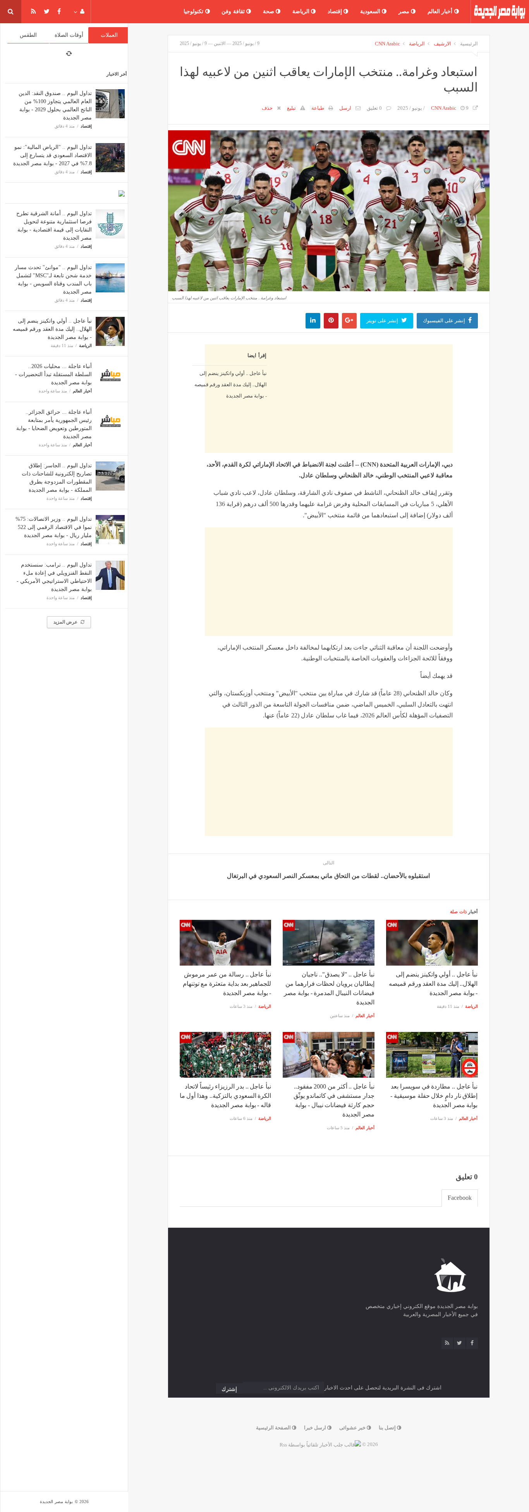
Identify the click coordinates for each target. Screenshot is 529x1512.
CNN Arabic (387, 44)
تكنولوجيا (194, 11)
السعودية (371, 11)
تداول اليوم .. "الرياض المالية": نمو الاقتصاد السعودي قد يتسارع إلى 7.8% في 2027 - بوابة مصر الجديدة (52, 155)
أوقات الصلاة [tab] (69, 35)
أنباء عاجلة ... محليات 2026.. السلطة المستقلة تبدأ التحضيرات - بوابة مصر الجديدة (53, 374)
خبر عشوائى (353, 1428)
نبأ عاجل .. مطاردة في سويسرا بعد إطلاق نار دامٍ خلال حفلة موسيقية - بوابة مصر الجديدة (433, 1095)
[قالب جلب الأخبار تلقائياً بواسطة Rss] (320, 1444)
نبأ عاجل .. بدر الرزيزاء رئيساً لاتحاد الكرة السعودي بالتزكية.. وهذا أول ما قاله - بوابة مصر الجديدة (225, 1095)
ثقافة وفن (234, 11)
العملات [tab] (109, 35)
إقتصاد (336, 11)
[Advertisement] (329, 462)
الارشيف (442, 44)
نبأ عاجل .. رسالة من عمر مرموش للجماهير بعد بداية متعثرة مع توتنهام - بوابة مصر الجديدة (227, 983)
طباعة (317, 108)
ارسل (345, 108)
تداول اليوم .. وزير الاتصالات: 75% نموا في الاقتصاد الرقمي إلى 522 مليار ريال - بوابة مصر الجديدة (53, 527)
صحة (269, 11)
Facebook (460, 1197)
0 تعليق (374, 108)
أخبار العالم (441, 11)
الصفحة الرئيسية (274, 1428)
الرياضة (301, 11)
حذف (267, 108)
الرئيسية (469, 44)
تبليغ (291, 108)
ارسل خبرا (315, 1428)
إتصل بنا (388, 1428)
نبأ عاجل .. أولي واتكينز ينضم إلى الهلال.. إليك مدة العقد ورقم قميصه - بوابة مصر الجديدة (52, 329)
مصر (404, 11)
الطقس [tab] (28, 35)
